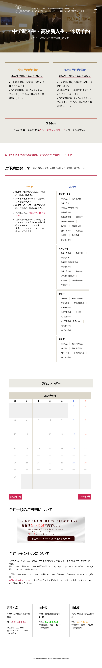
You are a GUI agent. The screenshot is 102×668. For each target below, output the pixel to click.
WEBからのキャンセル (19, 580)
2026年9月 (84, 496)
